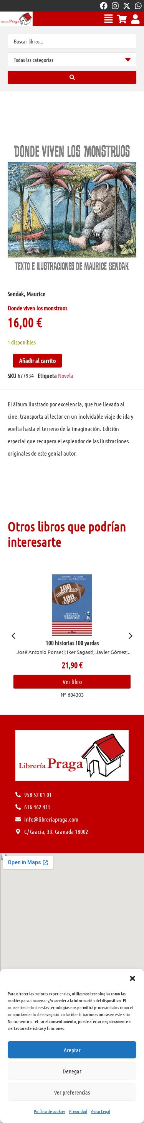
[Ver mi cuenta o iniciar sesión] (135, 19)
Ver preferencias (72, 1092)
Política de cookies (49, 1111)
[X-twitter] (127, 6)
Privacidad (78, 1111)
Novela (65, 375)
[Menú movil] (108, 18)
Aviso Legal (100, 1111)
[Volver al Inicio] (16, 19)
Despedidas (72, 642)
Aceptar (72, 1049)
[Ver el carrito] (122, 19)
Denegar (72, 1071)
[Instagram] (115, 6)
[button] (132, 978)
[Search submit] (72, 77)
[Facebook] (104, 6)
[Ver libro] (72, 605)
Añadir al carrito (37, 360)
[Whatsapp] (138, 6)
